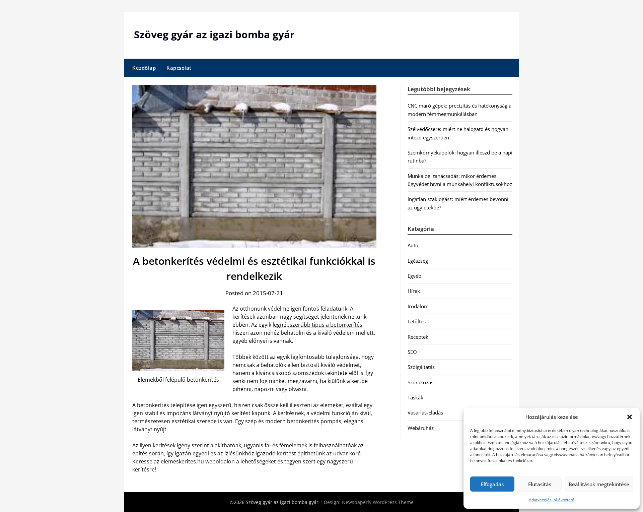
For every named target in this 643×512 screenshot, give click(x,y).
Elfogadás (492, 484)
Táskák (415, 397)
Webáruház (421, 428)
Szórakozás (420, 382)
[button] (629, 416)
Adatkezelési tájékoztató (551, 500)
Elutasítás (539, 484)
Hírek (414, 290)
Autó (413, 245)
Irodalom (418, 306)
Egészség (418, 260)
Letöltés (417, 321)
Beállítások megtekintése (599, 484)
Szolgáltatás (421, 367)
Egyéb (414, 275)
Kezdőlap (144, 67)
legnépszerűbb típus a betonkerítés (317, 324)
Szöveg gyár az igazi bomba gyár (214, 34)
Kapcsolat (179, 67)
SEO (412, 351)
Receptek (418, 336)
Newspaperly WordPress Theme (378, 502)
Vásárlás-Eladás (425, 412)
